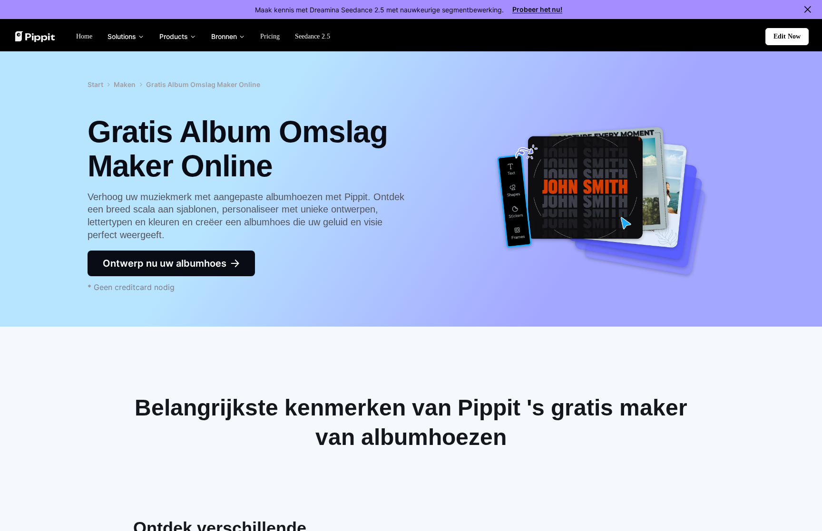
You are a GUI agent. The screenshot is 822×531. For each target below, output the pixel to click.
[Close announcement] (807, 9)
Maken (125, 84)
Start (95, 84)
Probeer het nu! (537, 9)
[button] (787, 36)
